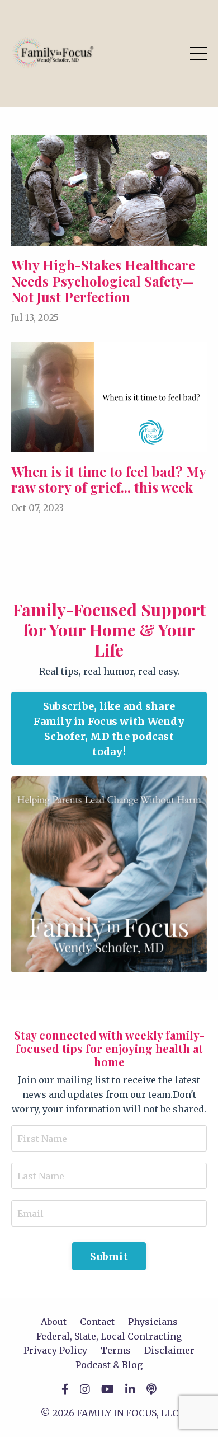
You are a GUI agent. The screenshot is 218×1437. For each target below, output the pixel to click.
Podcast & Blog (109, 1364)
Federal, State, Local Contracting (109, 1336)
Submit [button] (109, 1256)
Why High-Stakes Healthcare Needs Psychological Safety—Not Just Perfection (103, 281)
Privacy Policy (55, 1350)
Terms (116, 1350)
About (54, 1321)
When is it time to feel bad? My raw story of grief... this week (108, 480)
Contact (97, 1321)
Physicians (153, 1321)
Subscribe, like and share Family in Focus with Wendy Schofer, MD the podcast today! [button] (109, 729)
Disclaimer (169, 1350)
